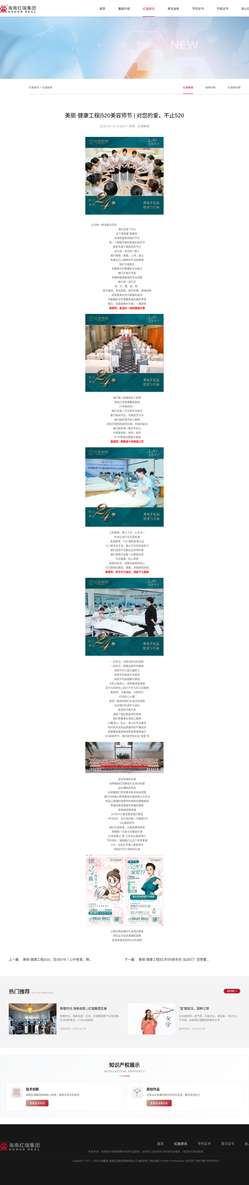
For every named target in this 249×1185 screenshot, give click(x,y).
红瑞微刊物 (234, 87)
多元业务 (173, 8)
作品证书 (222, 8)
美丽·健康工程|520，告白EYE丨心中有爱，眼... (57, 959)
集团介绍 (124, 8)
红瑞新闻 (47, 87)
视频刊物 (210, 87)
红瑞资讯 (149, 8)
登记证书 (227, 1144)
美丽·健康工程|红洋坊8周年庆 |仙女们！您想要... (174, 959)
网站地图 (154, 1160)
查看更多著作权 (159, 1103)
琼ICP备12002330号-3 (207, 1160)
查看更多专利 (37, 1103)
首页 (102, 8)
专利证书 (198, 8)
